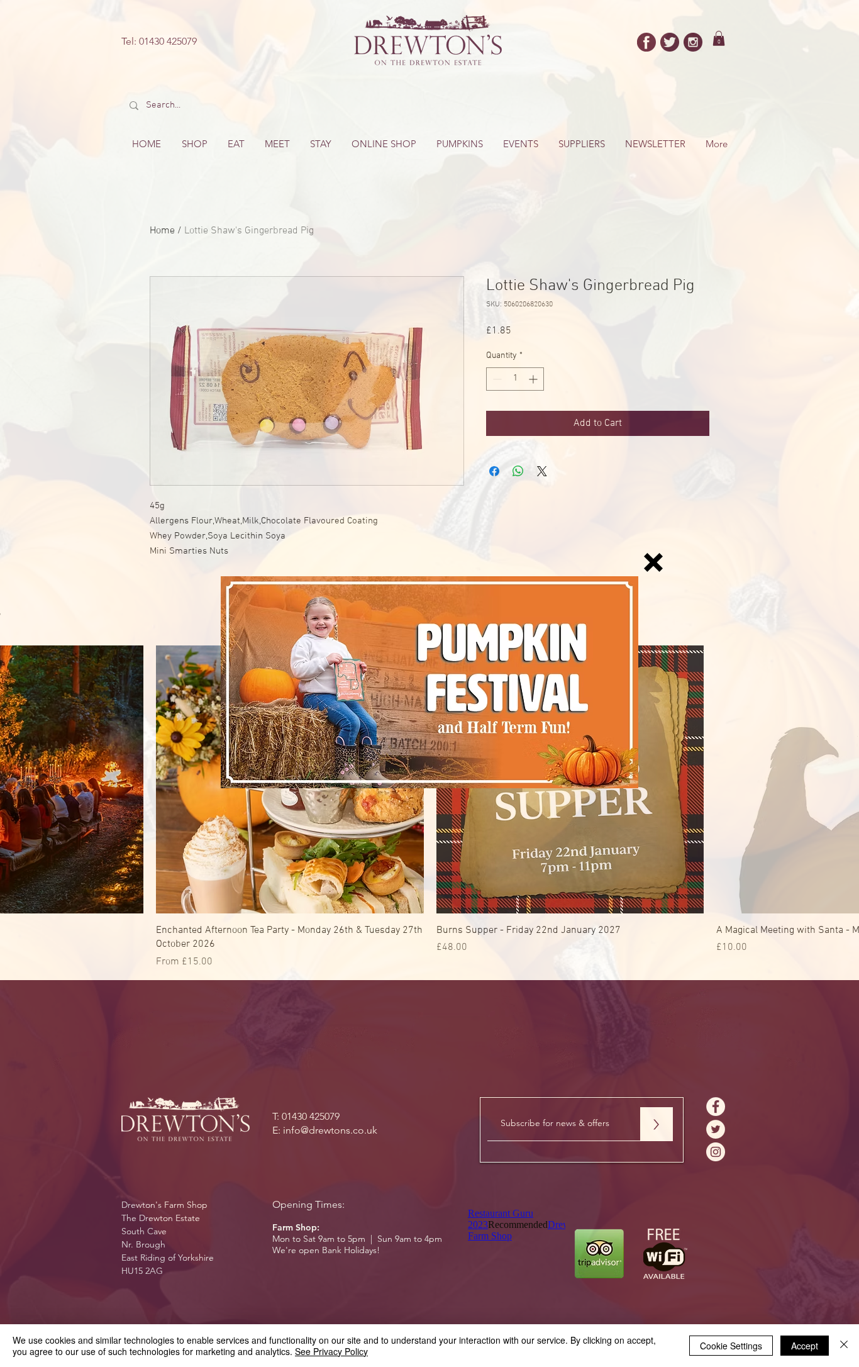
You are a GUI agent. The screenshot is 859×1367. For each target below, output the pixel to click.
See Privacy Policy (331, 1351)
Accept (804, 1345)
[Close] (843, 1345)
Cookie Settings (731, 1345)
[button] (653, 562)
